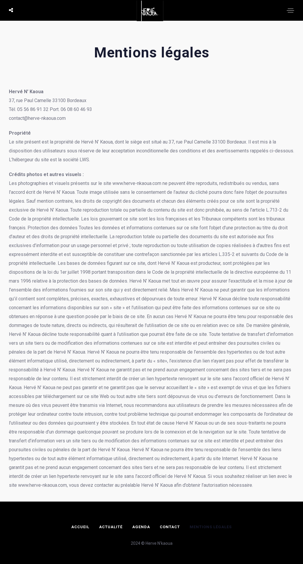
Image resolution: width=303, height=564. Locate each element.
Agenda (141, 527)
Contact (170, 527)
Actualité (111, 527)
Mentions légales (211, 527)
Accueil (80, 527)
